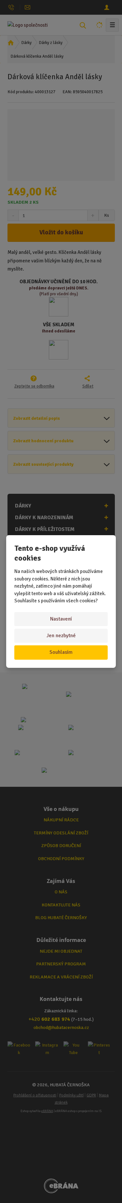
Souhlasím (61, 652)
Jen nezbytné (61, 635)
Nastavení (61, 619)
